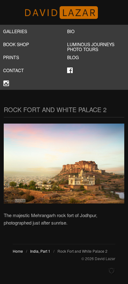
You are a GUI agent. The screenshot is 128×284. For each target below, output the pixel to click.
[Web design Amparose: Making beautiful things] (111, 271)
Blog (73, 57)
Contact (13, 70)
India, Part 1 (40, 251)
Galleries (15, 31)
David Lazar (64, 12)
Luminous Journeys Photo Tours (90, 46)
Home (18, 251)
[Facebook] (96, 70)
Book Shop (16, 44)
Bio (71, 31)
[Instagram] (32, 83)
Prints (11, 57)
